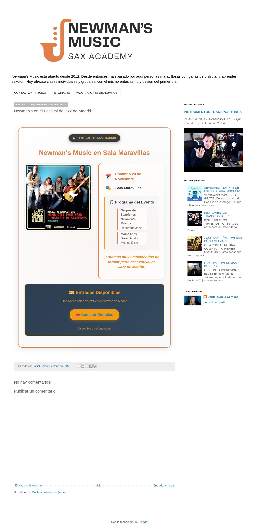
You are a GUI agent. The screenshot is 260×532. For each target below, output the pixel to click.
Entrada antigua (163, 485)
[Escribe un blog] (83, 366)
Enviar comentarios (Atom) (49, 492)
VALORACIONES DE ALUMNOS (96, 92)
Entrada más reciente (29, 485)
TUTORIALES (61, 92)
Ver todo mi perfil (214, 302)
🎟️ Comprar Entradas (94, 315)
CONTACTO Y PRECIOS (30, 92)
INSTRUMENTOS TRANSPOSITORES (213, 112)
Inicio (98, 485)
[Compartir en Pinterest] (94, 366)
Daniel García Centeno (223, 296)
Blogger (143, 521)
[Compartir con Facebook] (91, 366)
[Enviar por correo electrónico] (79, 366)
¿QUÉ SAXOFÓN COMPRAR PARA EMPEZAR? (223, 239)
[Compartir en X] (87, 366)
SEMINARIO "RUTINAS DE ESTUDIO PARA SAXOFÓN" (222, 189)
